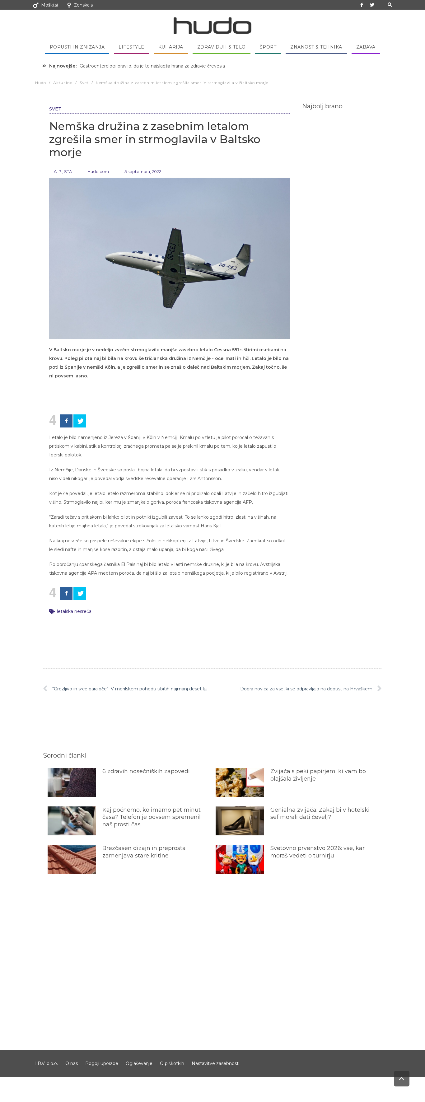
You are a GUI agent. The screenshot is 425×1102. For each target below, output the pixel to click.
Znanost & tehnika (316, 47)
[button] (390, 5)
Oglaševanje (139, 1063)
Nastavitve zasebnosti (216, 1063)
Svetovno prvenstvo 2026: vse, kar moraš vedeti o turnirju (317, 852)
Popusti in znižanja (77, 47)
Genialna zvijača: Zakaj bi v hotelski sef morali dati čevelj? (320, 813)
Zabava (366, 47)
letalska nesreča (74, 611)
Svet (55, 109)
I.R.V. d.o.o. (46, 1063)
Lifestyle (131, 47)
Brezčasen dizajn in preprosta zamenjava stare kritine (144, 852)
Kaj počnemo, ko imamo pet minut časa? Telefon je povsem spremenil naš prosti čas (151, 817)
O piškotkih (172, 1063)
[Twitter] (372, 5)
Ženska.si (84, 5)
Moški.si (49, 5)
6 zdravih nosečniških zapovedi (146, 771)
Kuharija (170, 47)
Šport (268, 47)
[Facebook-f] (361, 5)
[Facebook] (66, 420)
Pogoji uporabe (101, 1063)
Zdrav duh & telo (221, 47)
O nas (71, 1063)
